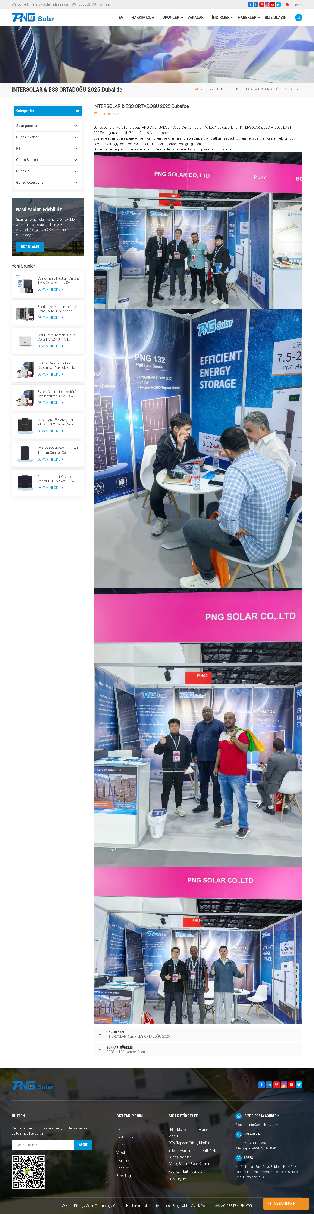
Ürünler (170, 17)
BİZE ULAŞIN (30, 247)
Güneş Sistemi (27, 160)
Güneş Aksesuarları (31, 182)
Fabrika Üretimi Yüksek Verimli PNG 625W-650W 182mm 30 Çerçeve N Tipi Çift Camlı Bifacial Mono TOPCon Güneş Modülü (57, 479)
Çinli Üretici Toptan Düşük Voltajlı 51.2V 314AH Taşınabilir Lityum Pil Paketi (57, 337)
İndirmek (221, 17)
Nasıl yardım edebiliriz (39, 210)
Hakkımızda (142, 17)
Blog (176, 1206)
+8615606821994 (253, 1143)
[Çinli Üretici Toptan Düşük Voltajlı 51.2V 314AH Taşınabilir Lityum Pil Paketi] (25, 341)
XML (185, 1206)
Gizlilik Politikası (202, 1206)
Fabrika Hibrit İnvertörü (185, 1171)
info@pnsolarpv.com (263, 1125)
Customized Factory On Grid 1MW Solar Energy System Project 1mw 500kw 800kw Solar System (59, 280)
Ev (121, 17)
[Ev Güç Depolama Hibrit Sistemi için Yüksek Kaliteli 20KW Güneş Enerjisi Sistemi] (25, 369)
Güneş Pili (23, 171)
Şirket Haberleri (219, 89)
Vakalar (196, 17)
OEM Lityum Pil (179, 1179)
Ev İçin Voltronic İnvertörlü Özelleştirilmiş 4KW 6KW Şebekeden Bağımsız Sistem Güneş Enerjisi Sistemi (59, 394)
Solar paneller (26, 126)
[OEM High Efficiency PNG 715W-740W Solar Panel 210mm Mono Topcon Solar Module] (25, 426)
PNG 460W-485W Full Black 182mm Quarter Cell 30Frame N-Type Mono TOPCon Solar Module (58, 450)
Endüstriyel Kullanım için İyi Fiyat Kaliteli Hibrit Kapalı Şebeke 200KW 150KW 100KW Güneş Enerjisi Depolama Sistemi (57, 309)
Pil (18, 148)
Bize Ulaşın (276, 17)
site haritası (162, 1206)
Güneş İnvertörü (28, 137)
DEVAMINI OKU (49, 289)
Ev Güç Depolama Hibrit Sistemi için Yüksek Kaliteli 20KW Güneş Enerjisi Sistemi (59, 365)
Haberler (247, 17)
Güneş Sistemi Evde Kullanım (190, 1164)
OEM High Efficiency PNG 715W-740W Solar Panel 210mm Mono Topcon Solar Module (59, 422)
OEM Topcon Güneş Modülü (189, 1143)
